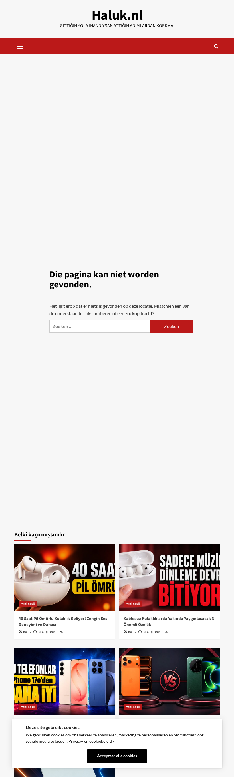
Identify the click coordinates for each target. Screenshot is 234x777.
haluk (27, 632)
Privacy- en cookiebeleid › (91, 741)
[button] (20, 45)
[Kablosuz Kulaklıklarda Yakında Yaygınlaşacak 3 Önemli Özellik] (169, 577)
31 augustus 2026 (50, 632)
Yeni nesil (28, 603)
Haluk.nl (117, 15)
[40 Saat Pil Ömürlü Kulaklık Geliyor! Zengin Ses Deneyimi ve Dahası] (64, 577)
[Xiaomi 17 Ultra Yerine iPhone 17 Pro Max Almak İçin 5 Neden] (169, 681)
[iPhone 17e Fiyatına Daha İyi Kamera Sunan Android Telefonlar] (64, 681)
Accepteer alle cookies (117, 756)
